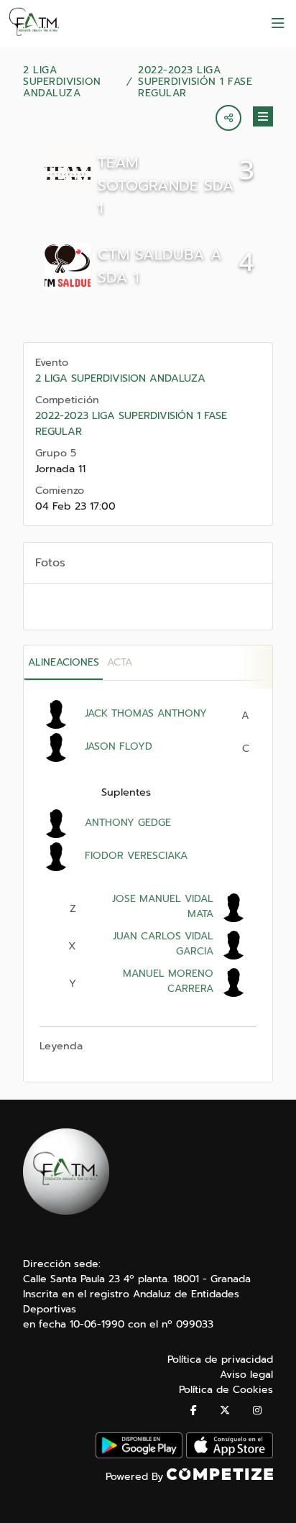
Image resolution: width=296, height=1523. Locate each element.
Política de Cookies (226, 1389)
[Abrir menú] (278, 24)
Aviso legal (246, 1374)
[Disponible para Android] (139, 1455)
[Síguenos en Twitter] (225, 1410)
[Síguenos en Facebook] (193, 1410)
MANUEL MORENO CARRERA (168, 981)
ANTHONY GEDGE (128, 822)
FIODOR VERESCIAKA (136, 855)
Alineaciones (63, 662)
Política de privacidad (220, 1359)
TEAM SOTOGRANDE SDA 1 (166, 185)
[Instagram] (257, 1410)
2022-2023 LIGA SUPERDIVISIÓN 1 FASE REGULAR (195, 82)
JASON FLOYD (118, 746)
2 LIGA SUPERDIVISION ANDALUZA (62, 82)
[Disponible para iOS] (229, 1455)
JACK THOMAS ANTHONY (146, 713)
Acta (119, 662)
